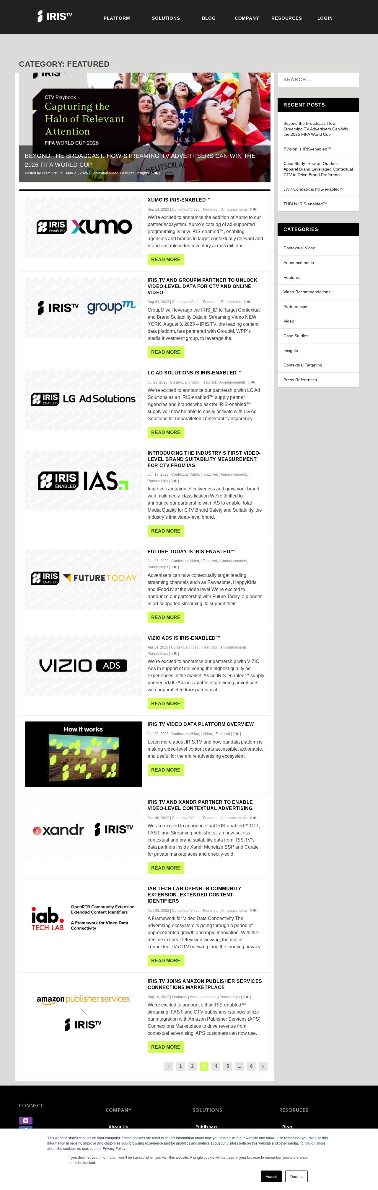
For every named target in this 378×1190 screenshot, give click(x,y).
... (239, 1066)
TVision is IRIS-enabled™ (307, 149)
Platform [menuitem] (117, 18)
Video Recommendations (307, 291)
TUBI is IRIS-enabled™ (305, 204)
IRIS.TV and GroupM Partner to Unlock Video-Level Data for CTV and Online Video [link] (203, 286)
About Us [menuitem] (118, 1126)
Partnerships (231, 302)
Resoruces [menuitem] (294, 1110)
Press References (300, 379)
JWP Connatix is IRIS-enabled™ (314, 189)
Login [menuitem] (325, 18)
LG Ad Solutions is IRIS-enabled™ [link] (195, 372)
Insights (142, 173)
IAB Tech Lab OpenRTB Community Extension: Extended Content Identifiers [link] (194, 894)
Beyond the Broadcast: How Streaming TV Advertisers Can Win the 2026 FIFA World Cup (316, 129)
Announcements (234, 209)
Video (207, 734)
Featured (127, 173)
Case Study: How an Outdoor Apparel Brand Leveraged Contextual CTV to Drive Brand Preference (318, 169)
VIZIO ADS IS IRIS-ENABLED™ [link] (184, 638)
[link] (25, 1122)
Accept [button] (271, 1176)
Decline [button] (296, 1176)
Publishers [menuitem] (206, 1126)
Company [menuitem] (247, 18)
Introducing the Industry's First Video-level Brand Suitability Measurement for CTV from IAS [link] (204, 459)
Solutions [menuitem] (166, 18)
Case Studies (296, 335)
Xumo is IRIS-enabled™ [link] (179, 199)
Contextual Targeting (303, 365)
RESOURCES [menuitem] (286, 18)
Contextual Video (104, 173)
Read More (165, 259)
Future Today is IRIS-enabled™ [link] (191, 551)
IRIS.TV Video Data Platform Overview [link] (201, 724)
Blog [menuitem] (209, 18)
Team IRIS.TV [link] (52, 173)
